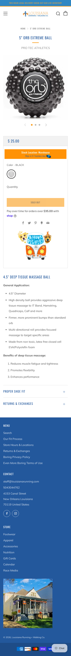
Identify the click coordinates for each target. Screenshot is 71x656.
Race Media (10, 570)
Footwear (9, 534)
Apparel (8, 540)
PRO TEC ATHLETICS (35, 48)
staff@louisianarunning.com (21, 481)
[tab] (32, 125)
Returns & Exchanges (16, 451)
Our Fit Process (12, 439)
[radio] (11, 174)
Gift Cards (9, 558)
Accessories (10, 546)
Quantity (12, 187)
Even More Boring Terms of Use (23, 463)
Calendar (9, 564)
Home (23, 28)
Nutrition (8, 552)
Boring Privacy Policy (16, 457)
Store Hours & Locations (18, 445)
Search (7, 433)
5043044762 (11, 487)
